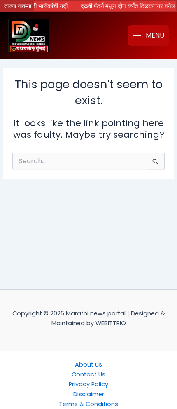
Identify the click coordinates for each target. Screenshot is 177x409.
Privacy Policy (88, 384)
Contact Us (88, 374)
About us (88, 364)
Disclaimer (88, 394)
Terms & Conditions (88, 404)
